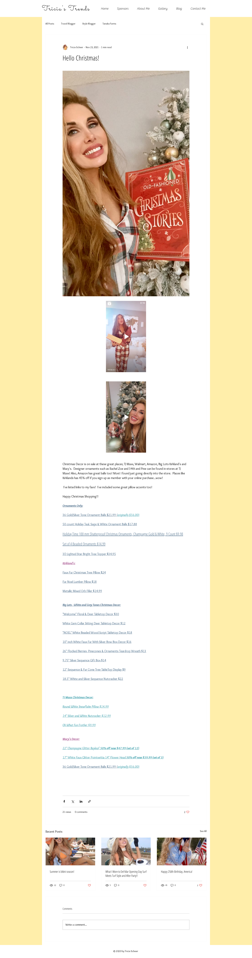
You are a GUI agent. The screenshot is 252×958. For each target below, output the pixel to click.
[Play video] (126, 336)
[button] (202, 23)
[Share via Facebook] (64, 801)
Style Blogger (89, 23)
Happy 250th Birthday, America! (176, 871)
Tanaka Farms (109, 23)
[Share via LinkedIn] (81, 801)
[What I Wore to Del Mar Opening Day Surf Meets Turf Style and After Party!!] (126, 851)
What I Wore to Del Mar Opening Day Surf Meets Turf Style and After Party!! (126, 873)
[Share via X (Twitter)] (72, 801)
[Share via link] (89, 801)
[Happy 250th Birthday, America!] (181, 851)
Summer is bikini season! (62, 871)
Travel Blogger (68, 23)
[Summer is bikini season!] (70, 851)
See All (203, 831)
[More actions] (187, 47)
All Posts (49, 23)
